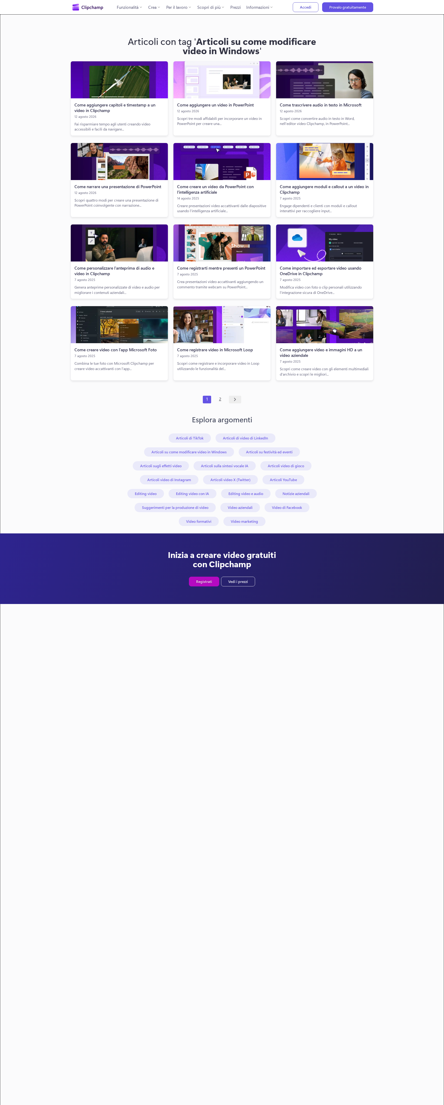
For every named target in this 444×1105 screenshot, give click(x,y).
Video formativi (198, 521)
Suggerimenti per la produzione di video (175, 507)
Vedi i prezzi (238, 581)
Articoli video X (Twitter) (230, 479)
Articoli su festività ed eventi (269, 451)
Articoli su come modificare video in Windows (189, 451)
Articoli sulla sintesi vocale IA (224, 465)
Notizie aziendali (296, 493)
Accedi (305, 7)
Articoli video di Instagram (169, 479)
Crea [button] (152, 7)
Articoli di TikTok (190, 438)
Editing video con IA (192, 493)
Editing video (146, 493)
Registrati (204, 581)
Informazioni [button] (257, 7)
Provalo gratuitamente (347, 7)
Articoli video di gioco (286, 465)
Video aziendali (240, 507)
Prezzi (235, 7)
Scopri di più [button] (209, 7)
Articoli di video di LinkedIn (245, 438)
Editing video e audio (245, 493)
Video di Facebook (287, 507)
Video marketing (244, 521)
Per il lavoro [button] (177, 7)
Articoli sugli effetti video (161, 465)
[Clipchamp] (88, 7)
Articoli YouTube (283, 479)
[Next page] (235, 400)
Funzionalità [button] (128, 7)
